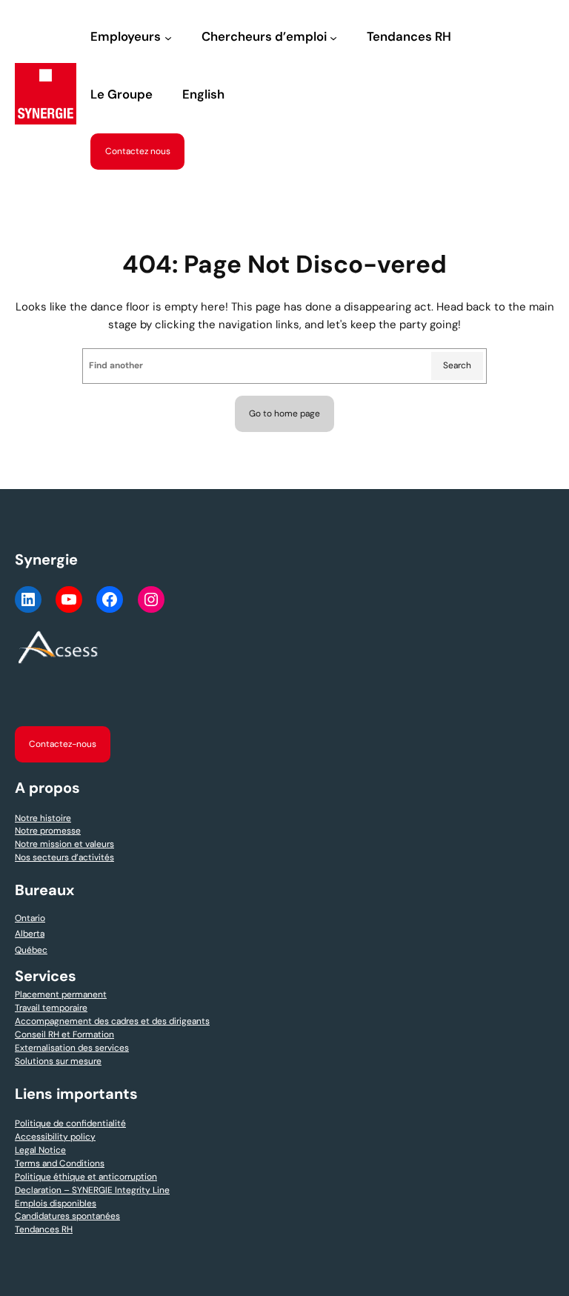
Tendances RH (44, 1229)
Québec (31, 950)
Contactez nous (137, 151)
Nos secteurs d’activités (64, 857)
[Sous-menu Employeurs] (168, 37)
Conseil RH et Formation (64, 1034)
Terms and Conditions (59, 1163)
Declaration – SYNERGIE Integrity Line (92, 1190)
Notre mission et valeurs (64, 844)
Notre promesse (48, 831)
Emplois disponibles (55, 1203)
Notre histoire (43, 818)
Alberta (29, 934)
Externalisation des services (72, 1048)
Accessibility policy (55, 1137)
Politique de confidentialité (70, 1123)
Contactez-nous (62, 744)
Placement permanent (61, 994)
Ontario (30, 918)
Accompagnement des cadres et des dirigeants (112, 1021)
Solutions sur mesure (58, 1061)
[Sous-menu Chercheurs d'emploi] (333, 37)
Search (457, 365)
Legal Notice (40, 1150)
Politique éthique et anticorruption (86, 1177)
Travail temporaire (51, 1008)
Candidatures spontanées (67, 1216)
